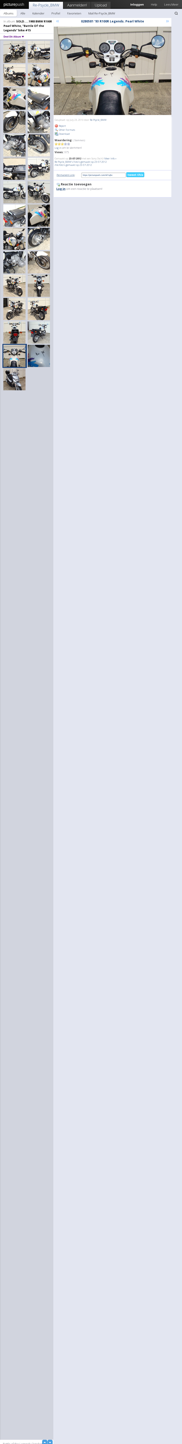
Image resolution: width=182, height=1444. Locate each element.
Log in (58, 147)
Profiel (55, 13)
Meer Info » (110, 158)
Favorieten (74, 13)
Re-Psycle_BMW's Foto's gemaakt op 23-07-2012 (81, 161)
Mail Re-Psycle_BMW (101, 13)
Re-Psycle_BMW (46, 5)
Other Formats (66, 129)
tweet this (135, 175)
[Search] (176, 13)
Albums (8, 13)
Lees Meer (171, 4)
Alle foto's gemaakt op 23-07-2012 (73, 165)
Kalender (38, 13)
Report (62, 125)
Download (64, 133)
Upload (101, 5)
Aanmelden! (77, 5)
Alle (22, 13)
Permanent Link (66, 175)
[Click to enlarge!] (112, 71)
